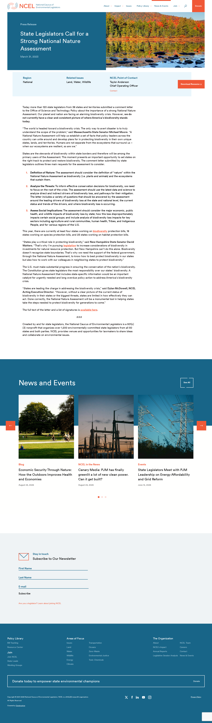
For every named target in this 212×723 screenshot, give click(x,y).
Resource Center (15, 647)
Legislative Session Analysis (165, 655)
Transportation (95, 643)
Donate (198, 6)
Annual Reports (160, 651)
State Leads (12, 661)
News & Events (161, 6)
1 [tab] (99, 497)
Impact (118, 6)
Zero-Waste (94, 651)
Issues (129, 6)
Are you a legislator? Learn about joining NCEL (40, 603)
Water (69, 651)
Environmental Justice (99, 655)
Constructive (20, 706)
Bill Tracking (12, 643)
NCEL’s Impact (159, 647)
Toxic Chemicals (96, 660)
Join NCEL (12, 657)
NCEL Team (185, 643)
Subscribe (24, 593)
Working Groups (14, 665)
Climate (70, 664)
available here (88, 309)
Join (175, 6)
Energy (70, 660)
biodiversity (100, 231)
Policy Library (143, 6)
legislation (69, 245)
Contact (113, 91)
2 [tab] (102, 497)
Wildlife (70, 655)
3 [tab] (105, 497)
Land (69, 647)
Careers (183, 647)
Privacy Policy (196, 697)
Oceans (92, 647)
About (106, 6)
